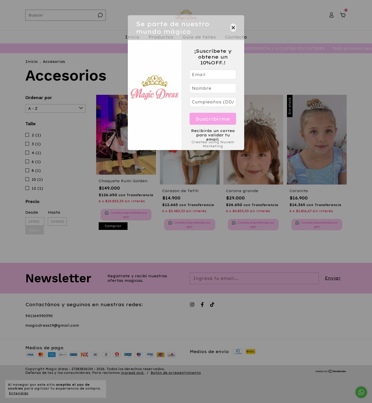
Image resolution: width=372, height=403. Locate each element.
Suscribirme (213, 119)
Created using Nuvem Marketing (213, 144)
